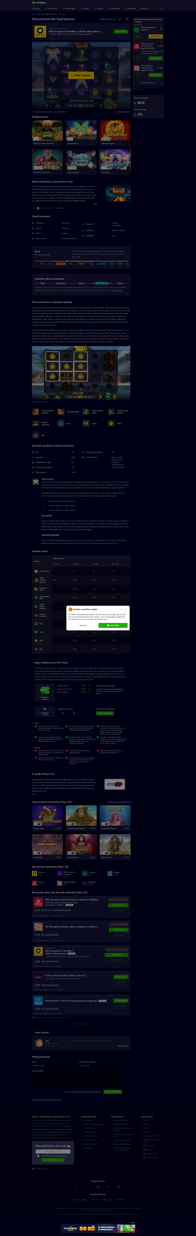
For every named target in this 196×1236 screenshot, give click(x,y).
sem (105, 619)
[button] (124, 609)
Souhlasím (114, 625)
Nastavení (83, 625)
